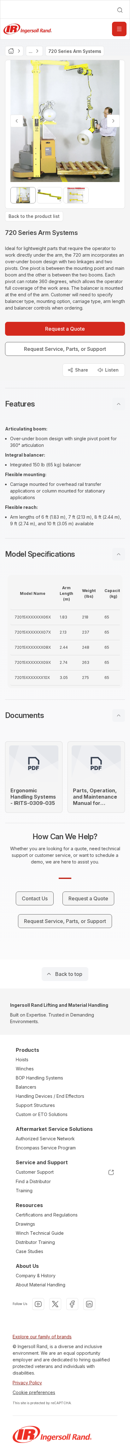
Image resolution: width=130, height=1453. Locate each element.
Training (24, 1190)
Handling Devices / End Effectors (50, 1096)
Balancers (26, 1087)
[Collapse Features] (118, 404)
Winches (25, 1068)
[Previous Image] (16, 121)
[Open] (119, 29)
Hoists (22, 1059)
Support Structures (35, 1105)
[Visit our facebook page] (72, 1304)
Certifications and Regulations (47, 1214)
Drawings (25, 1224)
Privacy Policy (27, 1382)
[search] (120, 10)
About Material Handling (40, 1284)
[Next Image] (113, 121)
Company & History (36, 1275)
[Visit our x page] (55, 1304)
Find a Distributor (33, 1181)
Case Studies (29, 1251)
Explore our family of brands (42, 1336)
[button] (65, 404)
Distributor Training (35, 1242)
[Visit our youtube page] (38, 1304)
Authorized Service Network (45, 1138)
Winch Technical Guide (40, 1233)
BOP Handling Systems (39, 1077)
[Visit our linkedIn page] (89, 1304)
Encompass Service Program (46, 1147)
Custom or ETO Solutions (42, 1114)
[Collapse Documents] (118, 715)
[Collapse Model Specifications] (118, 554)
